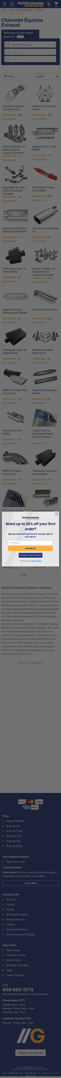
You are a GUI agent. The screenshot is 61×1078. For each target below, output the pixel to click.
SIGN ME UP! (30, 548)
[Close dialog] (56, 514)
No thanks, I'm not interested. (30, 555)
